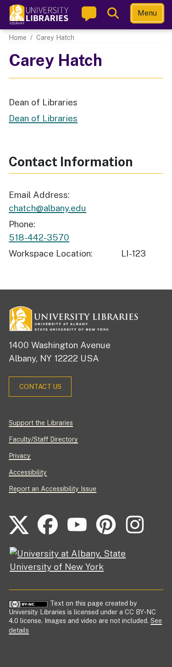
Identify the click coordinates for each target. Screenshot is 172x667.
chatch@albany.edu (47, 208)
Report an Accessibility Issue (52, 488)
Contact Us (40, 386)
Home (18, 37)
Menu (147, 13)
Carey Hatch (55, 37)
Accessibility (28, 472)
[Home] (39, 14)
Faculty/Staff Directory (43, 439)
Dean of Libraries (43, 118)
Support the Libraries (41, 422)
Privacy (20, 455)
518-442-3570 (39, 237)
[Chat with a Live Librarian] (89, 13)
